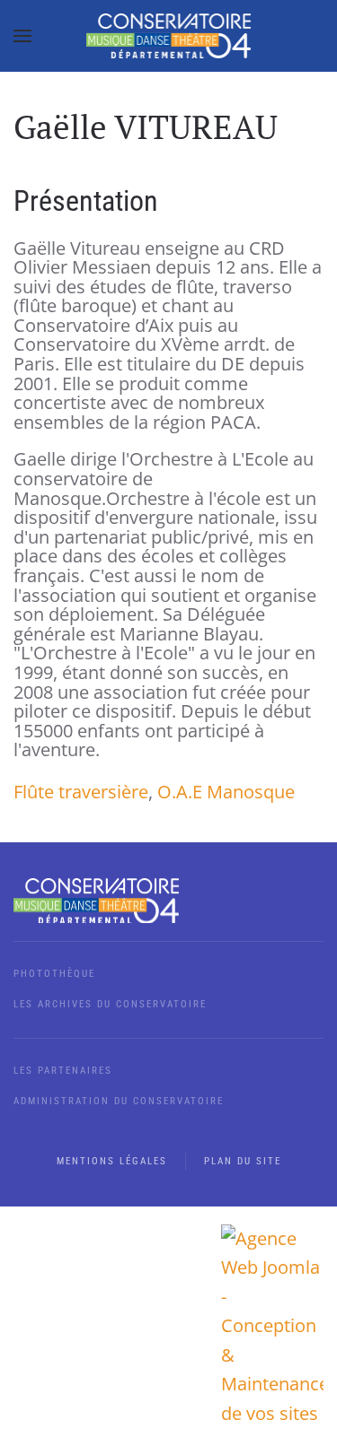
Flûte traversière (80, 792)
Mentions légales (112, 1161)
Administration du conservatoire (118, 1101)
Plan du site (242, 1161)
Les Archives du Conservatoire (110, 1004)
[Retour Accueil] (169, 36)
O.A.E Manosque (226, 792)
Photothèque (54, 974)
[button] (22, 36)
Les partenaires (62, 1070)
